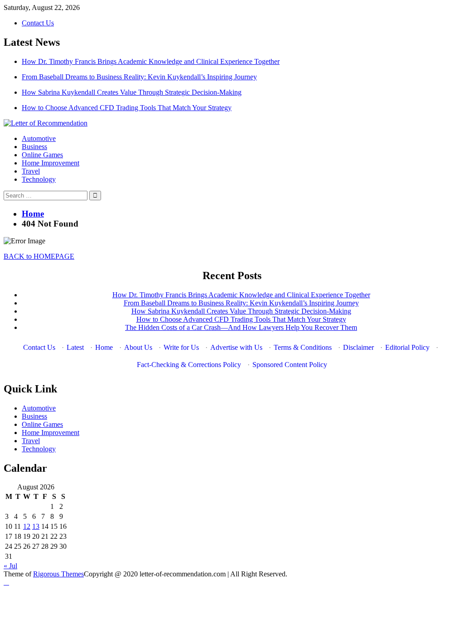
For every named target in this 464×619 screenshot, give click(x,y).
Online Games (42, 155)
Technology (39, 179)
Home (104, 347)
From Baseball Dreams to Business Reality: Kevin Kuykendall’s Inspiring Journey (139, 77)
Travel (31, 171)
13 (35, 526)
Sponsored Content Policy (289, 364)
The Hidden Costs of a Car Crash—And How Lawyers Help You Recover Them (241, 327)
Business (34, 146)
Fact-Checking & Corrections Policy (189, 364)
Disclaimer (358, 347)
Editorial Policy (407, 347)
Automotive (39, 138)
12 (26, 526)
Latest (75, 347)
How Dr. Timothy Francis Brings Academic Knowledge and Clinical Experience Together (151, 61)
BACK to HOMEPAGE (39, 256)
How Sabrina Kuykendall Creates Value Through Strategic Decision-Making (132, 92)
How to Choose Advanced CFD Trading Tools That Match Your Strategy (127, 107)
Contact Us (38, 23)
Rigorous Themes (58, 574)
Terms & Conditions (303, 347)
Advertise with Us (236, 347)
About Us (138, 347)
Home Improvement (50, 163)
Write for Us (181, 347)
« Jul (10, 566)
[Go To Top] (6, 582)
